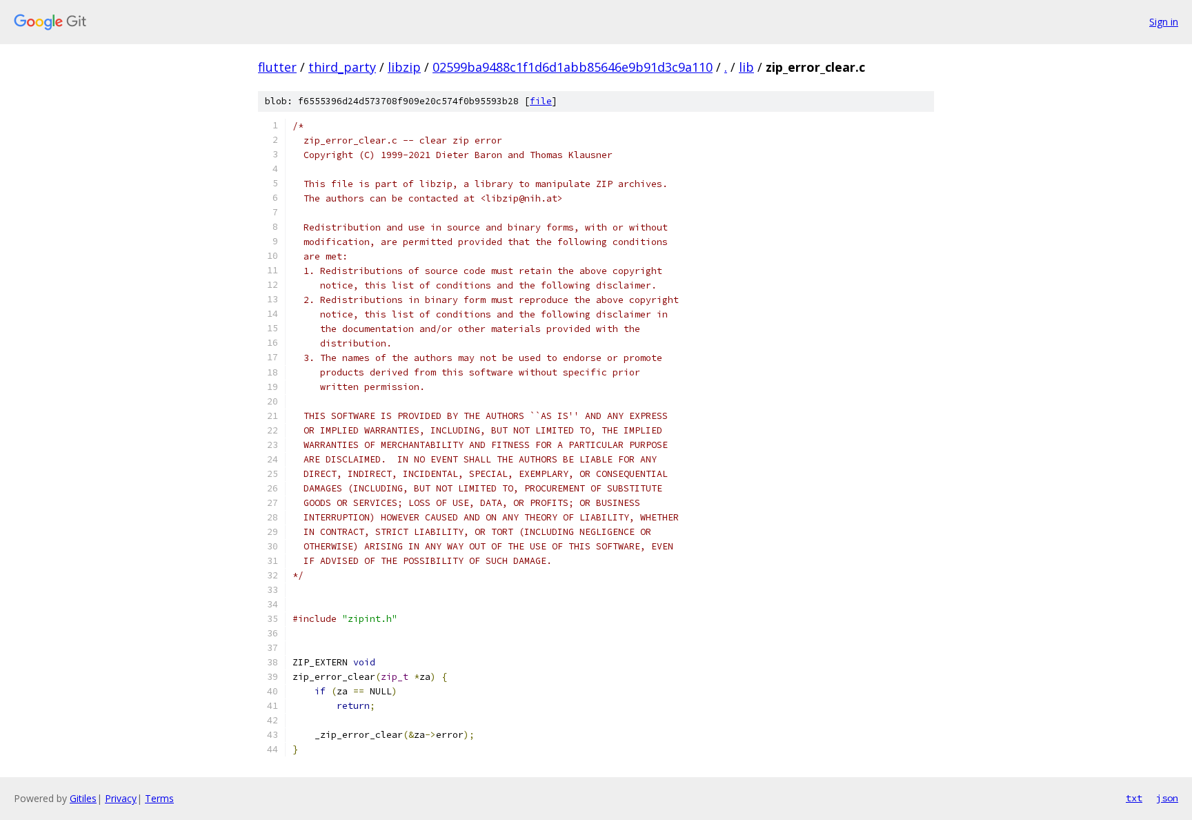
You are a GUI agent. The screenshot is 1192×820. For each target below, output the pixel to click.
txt (1134, 798)
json (1167, 798)
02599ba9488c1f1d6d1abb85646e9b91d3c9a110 (573, 67)
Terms (159, 798)
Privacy (121, 798)
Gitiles (83, 798)
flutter (277, 67)
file (541, 101)
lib (746, 67)
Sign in (1163, 21)
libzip (404, 67)
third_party (342, 67)
